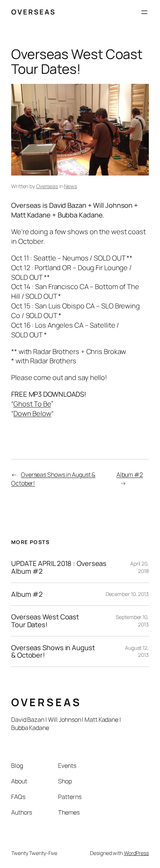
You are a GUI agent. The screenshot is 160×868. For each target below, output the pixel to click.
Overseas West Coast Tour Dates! (45, 620)
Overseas (47, 186)
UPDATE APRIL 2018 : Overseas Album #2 (58, 567)
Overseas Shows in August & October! (53, 651)
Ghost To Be (32, 404)
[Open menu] (144, 12)
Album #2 (129, 475)
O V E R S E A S (33, 12)
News (70, 186)
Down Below (32, 413)
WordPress (136, 852)
